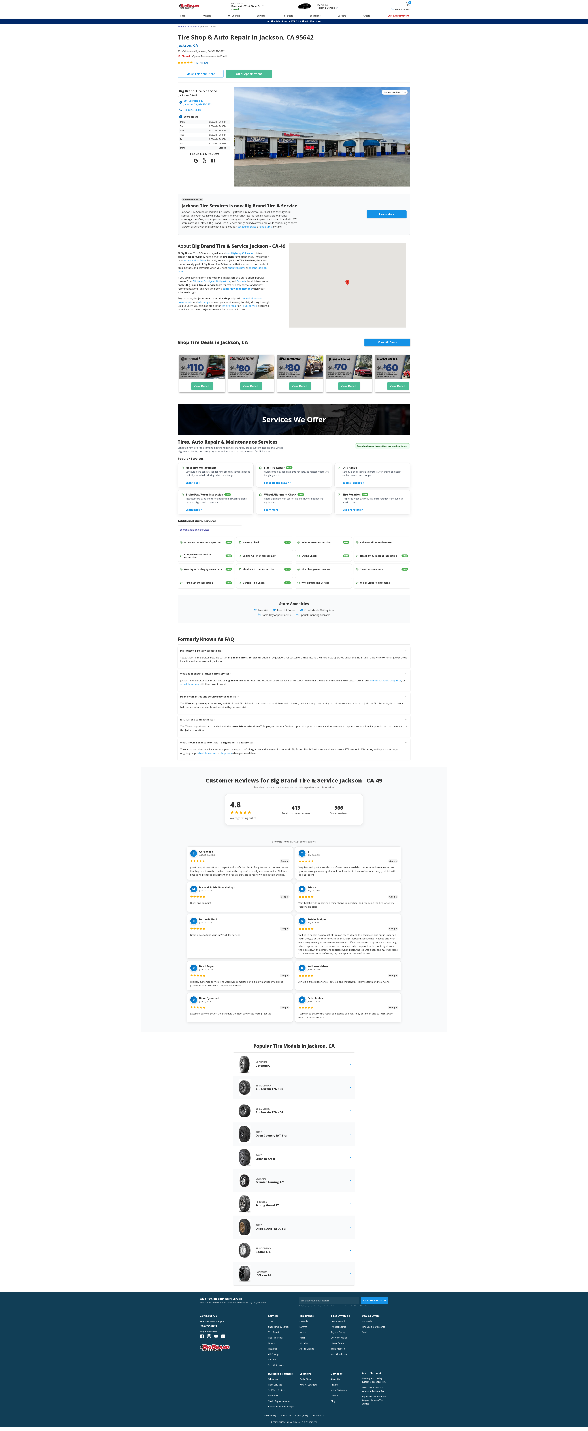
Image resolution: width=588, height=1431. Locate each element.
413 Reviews (201, 62)
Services (261, 15)
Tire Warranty (318, 1415)
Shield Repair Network (279, 1401)
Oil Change (234, 15)
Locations (315, 15)
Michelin (198, 281)
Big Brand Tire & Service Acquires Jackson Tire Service (374, 1400)
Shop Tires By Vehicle (279, 1326)
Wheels (207, 15)
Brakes (271, 1343)
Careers (342, 15)
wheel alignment (252, 298)
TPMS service (249, 305)
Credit (366, 15)
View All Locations (308, 1384)
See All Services (276, 1365)
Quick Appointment (398, 15)
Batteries (272, 1348)
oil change (204, 302)
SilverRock (273, 1395)
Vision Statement (339, 1390)
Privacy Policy (364, 1306)
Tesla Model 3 (338, 1348)
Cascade (241, 281)
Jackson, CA (188, 45)
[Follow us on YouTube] (216, 1336)
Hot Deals (288, 15)
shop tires (266, 226)
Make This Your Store (200, 74)
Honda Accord (338, 1321)
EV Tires (272, 1359)
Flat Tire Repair (275, 1337)
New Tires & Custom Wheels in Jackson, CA (373, 1389)
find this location (378, 680)
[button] (347, 282)
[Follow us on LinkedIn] (223, 1336)
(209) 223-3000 (192, 110)
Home (181, 26)
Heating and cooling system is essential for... (374, 1380)
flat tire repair (229, 305)
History (334, 1384)
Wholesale (273, 1379)
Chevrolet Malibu (339, 1337)
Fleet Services (275, 1384)
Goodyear (209, 281)
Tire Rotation (274, 1332)
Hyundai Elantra (338, 1326)
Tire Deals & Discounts (373, 1326)
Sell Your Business (277, 1390)
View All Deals (387, 342)
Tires (182, 15)
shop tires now (236, 268)
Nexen (303, 1332)
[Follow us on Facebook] (202, 1336)
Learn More (386, 214)
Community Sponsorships (281, 1406)
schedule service (247, 226)
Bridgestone (223, 281)
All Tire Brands (307, 1348)
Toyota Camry (338, 1332)
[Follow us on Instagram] (209, 1336)
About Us (335, 1379)
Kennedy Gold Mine (195, 260)
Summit (303, 1326)
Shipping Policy (301, 1415)
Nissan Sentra (338, 1343)
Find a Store (305, 1379)
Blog (333, 1401)
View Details (202, 386)
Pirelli (302, 1337)
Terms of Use (285, 1415)
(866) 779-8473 (402, 9)
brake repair (185, 302)
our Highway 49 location (240, 253)
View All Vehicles (339, 1354)
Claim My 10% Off (372, 1300)
